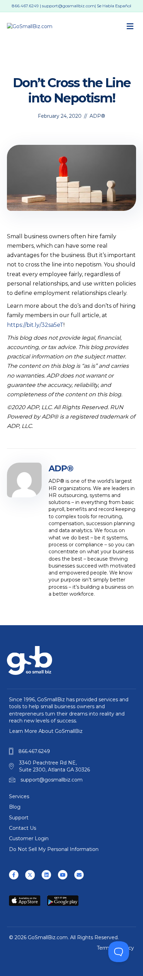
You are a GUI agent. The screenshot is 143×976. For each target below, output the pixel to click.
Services (19, 796)
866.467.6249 (25, 5)
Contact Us (22, 828)
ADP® (97, 116)
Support (18, 817)
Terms (104, 948)
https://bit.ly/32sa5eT (35, 325)
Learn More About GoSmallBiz (46, 731)
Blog (14, 807)
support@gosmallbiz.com (68, 5)
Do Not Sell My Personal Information (54, 849)
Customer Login (29, 838)
